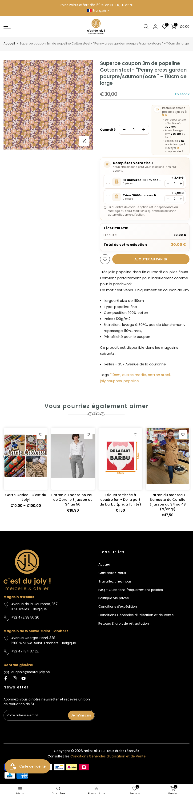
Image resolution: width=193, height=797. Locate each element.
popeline (131, 380)
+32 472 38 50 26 (25, 617)
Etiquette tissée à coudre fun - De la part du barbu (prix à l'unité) (120, 500)
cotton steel (159, 374)
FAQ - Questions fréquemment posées (130, 589)
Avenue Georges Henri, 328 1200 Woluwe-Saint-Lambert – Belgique (43, 640)
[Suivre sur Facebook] (6, 678)
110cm (115, 374)
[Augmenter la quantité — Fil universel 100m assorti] (181, 183)
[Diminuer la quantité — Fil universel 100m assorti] (168, 183)
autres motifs (134, 374)
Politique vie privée (113, 598)
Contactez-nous (112, 572)
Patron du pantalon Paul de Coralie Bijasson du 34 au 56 (72, 500)
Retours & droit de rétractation (123, 623)
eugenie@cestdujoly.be (30, 672)
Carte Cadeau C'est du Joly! (25, 497)
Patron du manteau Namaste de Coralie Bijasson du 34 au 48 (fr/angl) (167, 502)
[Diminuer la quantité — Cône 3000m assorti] (168, 199)
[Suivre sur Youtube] (23, 678)
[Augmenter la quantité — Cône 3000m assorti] (181, 199)
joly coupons (111, 380)
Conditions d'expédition (117, 606)
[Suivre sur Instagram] (14, 678)
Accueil (9, 43)
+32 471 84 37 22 (25, 651)
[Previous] (8, 456)
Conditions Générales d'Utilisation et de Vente (136, 615)
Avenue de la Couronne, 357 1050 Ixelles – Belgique (34, 606)
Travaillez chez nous (115, 581)
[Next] (184, 456)
